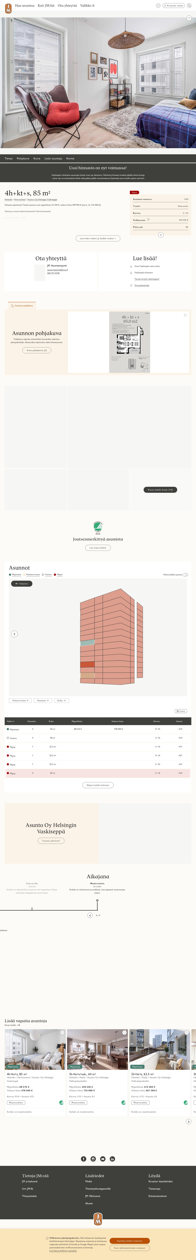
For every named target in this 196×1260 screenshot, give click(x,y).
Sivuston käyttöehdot (161, 1181)
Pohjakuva (23, 158)
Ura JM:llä (27, 1188)
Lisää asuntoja (53, 158)
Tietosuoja (154, 1188)
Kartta (70, 158)
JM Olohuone (92, 1196)
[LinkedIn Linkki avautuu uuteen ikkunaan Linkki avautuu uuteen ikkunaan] (112, 1159)
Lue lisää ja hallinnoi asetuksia (63, 1250)
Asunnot (19, 567)
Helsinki (8, 199)
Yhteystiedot (29, 1196)
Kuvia (37, 158)
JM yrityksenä (29, 1181)
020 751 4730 (53, 273)
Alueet (89, 1203)
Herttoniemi (20, 199)
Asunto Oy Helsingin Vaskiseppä (42, 199)
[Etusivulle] (8, 8)
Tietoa (9, 158)
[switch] (175, 574)
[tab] (22, 305)
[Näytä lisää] (161, 235)
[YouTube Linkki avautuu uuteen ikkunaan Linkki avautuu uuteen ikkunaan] (102, 1159)
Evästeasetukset (158, 1196)
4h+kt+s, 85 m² (27, 193)
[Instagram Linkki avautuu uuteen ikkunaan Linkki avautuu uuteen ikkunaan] (93, 1159)
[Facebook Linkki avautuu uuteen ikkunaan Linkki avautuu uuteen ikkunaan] (83, 1159)
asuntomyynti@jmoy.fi (57, 270)
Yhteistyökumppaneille (98, 1188)
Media (88, 1181)
